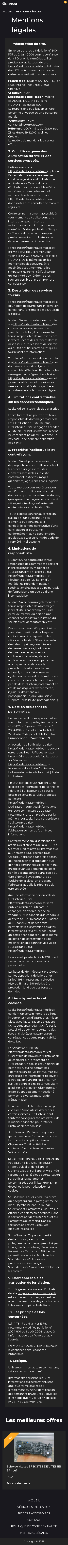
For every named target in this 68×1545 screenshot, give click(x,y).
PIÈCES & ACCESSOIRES (34, 1513)
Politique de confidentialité (34, 1526)
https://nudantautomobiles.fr (27, 66)
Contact (34, 1519)
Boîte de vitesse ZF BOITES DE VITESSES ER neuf (34, 1468)
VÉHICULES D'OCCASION (34, 1507)
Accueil (7, 11)
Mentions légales (34, 1532)
